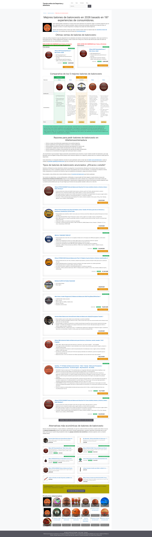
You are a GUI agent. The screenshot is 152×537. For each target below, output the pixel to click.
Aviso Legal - (81, 532)
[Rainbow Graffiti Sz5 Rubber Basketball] (48, 285)
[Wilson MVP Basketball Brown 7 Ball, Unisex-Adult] (48, 54)
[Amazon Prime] (106, 63)
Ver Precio (59, 121)
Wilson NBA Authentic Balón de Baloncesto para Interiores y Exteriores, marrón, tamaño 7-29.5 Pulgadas (79, 341)
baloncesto (51, 13)
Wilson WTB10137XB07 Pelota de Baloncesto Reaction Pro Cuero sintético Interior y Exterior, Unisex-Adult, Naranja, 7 (95, 448)
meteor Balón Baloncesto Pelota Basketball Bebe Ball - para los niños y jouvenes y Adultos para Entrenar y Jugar (95, 458)
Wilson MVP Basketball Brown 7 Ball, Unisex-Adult (63, 51)
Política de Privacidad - (73, 532)
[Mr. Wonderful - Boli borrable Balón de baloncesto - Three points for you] (80, 440)
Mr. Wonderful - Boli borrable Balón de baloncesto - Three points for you (95, 438)
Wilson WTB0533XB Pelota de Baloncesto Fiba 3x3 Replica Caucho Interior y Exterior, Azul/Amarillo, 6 (81, 258)
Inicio (72, 3)
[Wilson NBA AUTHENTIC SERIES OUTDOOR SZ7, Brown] (92, 86)
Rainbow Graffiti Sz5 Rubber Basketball (65, 281)
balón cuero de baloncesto (95, 159)
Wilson (59, 79)
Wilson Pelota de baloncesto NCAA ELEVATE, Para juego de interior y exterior (95, 477)
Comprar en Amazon (69, 67)
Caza (77, 3)
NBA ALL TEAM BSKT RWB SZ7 (63, 235)
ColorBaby (82, 79)
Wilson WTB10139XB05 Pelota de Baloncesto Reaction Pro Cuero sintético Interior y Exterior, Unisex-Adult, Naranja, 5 (81, 401)
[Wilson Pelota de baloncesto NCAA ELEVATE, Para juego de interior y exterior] (80, 480)
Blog (87, 3)
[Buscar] (89, 6)
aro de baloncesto (81, 31)
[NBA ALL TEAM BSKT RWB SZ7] (48, 239)
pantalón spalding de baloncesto (56, 161)
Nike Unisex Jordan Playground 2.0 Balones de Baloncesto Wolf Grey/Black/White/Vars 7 (78, 296)
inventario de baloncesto (78, 174)
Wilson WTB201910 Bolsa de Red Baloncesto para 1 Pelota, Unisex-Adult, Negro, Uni (61, 458)
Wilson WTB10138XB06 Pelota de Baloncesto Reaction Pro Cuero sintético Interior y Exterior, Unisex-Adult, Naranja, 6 (81, 187)
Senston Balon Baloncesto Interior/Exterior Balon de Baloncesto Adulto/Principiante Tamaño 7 (79, 316)
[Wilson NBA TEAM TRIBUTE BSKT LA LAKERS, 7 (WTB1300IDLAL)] (70, 86)
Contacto (82, 3)
